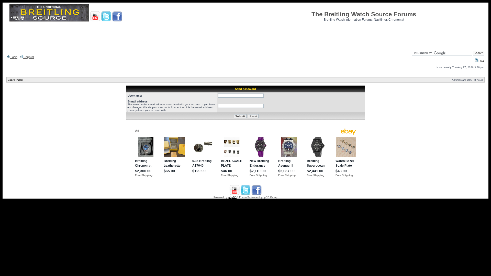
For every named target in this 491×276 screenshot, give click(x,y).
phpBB (232, 197)
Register (28, 57)
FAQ (481, 60)
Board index (15, 79)
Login (13, 57)
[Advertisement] (245, 34)
